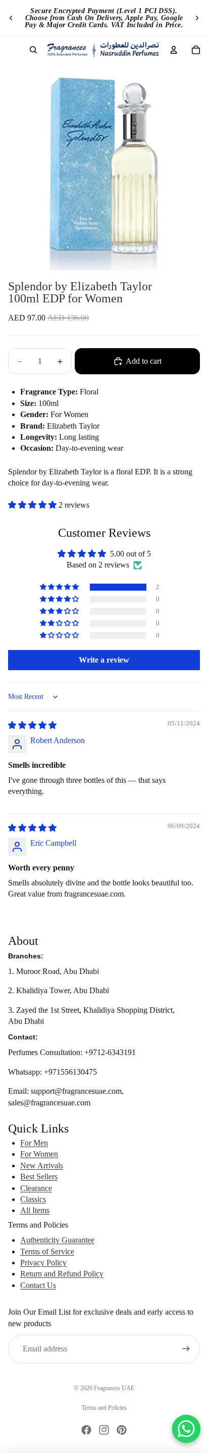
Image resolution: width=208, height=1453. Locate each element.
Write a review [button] (104, 660)
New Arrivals (41, 1165)
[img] (32, 725)
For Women (39, 1154)
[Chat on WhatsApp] (186, 1429)
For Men (34, 1143)
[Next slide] (197, 18)
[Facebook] (86, 1430)
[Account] (174, 50)
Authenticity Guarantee (57, 1240)
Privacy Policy (43, 1262)
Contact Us (38, 1285)
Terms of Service (47, 1251)
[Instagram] (104, 1430)
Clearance (36, 1188)
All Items (34, 1210)
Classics (33, 1199)
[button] (33, 505)
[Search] (33, 50)
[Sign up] (185, 1348)
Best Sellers (39, 1176)
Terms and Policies (104, 1407)
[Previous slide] (11, 18)
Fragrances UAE (114, 1388)
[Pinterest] (122, 1430)
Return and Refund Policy (61, 1273)
